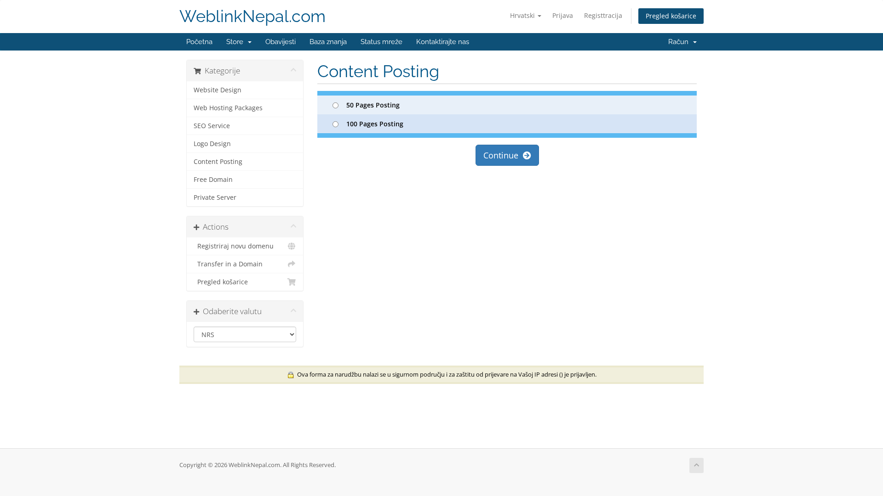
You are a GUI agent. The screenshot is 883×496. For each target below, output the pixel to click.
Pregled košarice (671, 15)
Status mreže (381, 42)
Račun (680, 42)
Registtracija (603, 15)
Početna (199, 42)
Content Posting (218, 162)
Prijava (562, 15)
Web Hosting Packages (228, 108)
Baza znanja (328, 42)
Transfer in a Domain (228, 264)
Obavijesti (280, 42)
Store (236, 42)
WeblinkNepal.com (252, 16)
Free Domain (213, 179)
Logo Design (212, 144)
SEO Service (212, 126)
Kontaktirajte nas (442, 42)
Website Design (217, 90)
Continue (503, 155)
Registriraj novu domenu (234, 246)
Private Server (215, 197)
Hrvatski (523, 15)
